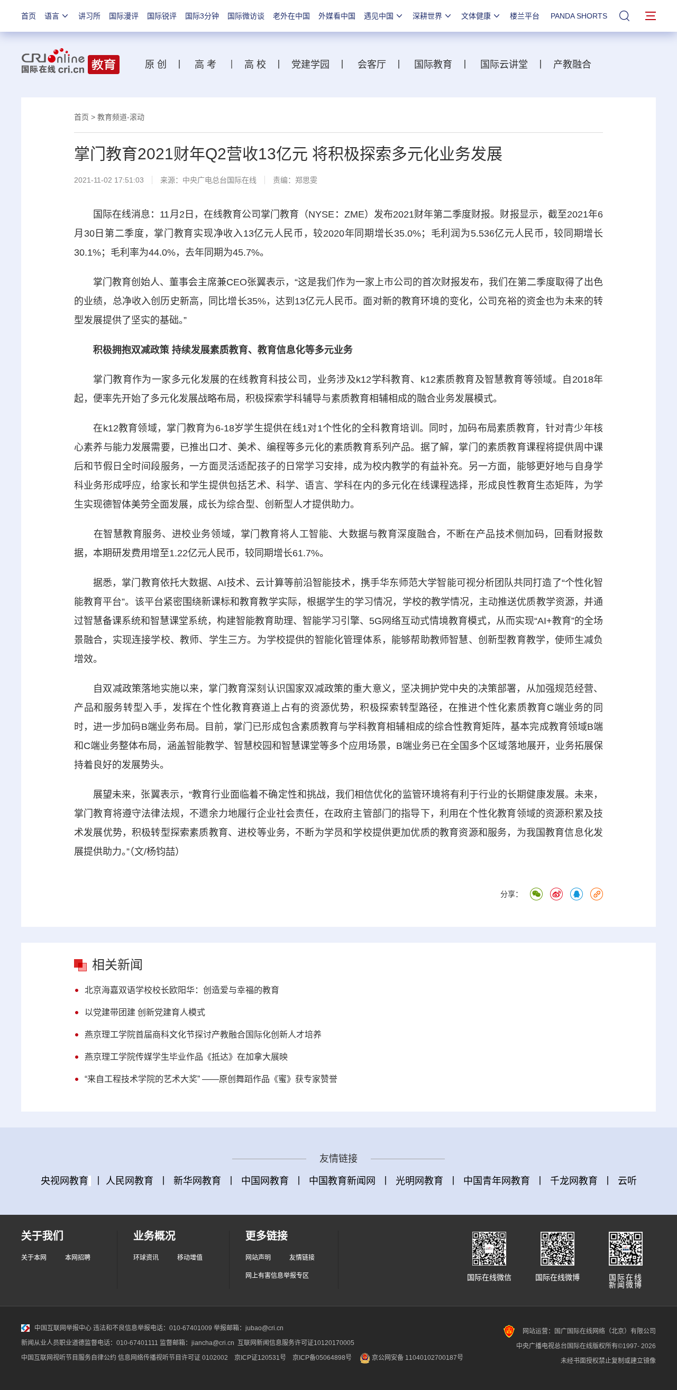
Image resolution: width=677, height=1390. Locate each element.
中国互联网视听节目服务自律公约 (68, 1357)
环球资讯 (146, 1257)
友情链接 (302, 1257)
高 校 (259, 64)
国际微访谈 (245, 16)
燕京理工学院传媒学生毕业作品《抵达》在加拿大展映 (186, 1056)
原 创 (160, 64)
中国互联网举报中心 (63, 1328)
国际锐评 (162, 16)
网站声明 (258, 1257)
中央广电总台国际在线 (219, 180)
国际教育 (433, 64)
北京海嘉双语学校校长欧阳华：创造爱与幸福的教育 (182, 990)
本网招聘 (77, 1257)
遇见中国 (379, 16)
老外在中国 (291, 16)
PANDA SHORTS (579, 16)
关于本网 (34, 1257)
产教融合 (575, 64)
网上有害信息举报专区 (277, 1275)
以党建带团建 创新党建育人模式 (145, 1012)
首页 (28, 16)
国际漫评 (124, 16)
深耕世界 (427, 16)
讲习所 (89, 16)
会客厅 (369, 64)
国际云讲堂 (503, 64)
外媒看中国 (336, 16)
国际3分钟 (202, 16)
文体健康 (476, 16)
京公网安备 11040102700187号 (416, 1357)
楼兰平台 (524, 16)
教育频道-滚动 (120, 117)
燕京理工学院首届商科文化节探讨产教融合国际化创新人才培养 (203, 1034)
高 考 (205, 64)
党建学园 (309, 64)
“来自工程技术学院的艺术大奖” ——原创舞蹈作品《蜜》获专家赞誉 (211, 1079)
